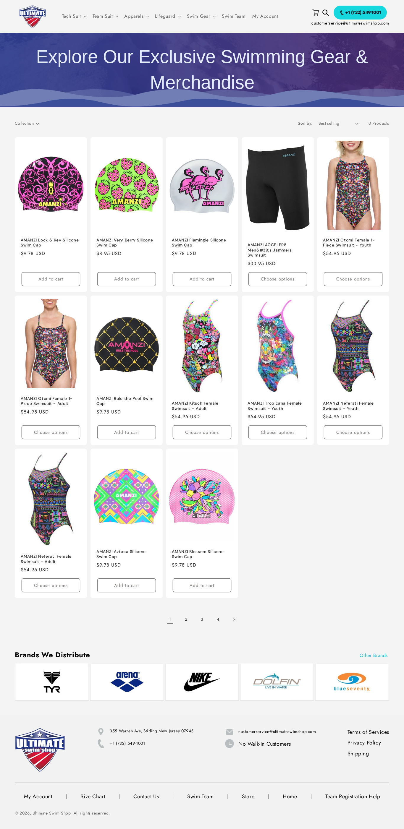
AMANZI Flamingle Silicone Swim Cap (199, 243)
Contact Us (146, 796)
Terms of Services (368, 732)
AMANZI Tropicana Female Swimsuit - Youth (275, 406)
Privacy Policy (364, 743)
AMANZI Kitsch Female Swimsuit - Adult (195, 406)
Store (248, 796)
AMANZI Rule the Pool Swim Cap (124, 401)
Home (290, 796)
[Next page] (233, 619)
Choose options (278, 279)
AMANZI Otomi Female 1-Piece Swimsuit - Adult (47, 401)
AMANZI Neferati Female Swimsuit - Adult (46, 559)
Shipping (358, 753)
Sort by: (305, 123)
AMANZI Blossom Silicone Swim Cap (198, 554)
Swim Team (200, 796)
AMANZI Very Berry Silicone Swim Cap (124, 243)
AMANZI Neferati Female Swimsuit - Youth (348, 406)
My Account (38, 796)
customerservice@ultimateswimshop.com (350, 23)
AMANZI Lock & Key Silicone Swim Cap (50, 243)
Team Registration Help (352, 796)
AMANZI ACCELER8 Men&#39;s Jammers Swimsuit (270, 250)
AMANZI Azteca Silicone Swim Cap (121, 554)
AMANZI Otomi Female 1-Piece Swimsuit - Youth (349, 243)
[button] (74, 16)
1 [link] (170, 619)
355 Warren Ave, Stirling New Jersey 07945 (152, 731)
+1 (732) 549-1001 (127, 743)
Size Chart (92, 796)
